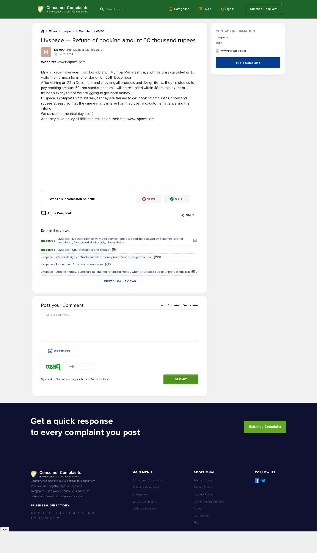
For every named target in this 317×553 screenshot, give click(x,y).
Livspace (222, 37)
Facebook (257, 480)
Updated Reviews (144, 508)
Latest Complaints (144, 501)
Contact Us (201, 515)
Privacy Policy (203, 487)
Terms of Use (99, 379)
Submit (181, 379)
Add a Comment (59, 213)
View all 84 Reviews (120, 281)
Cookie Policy (203, 494)
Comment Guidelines (183, 305)
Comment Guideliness (209, 501)
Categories (181, 9)
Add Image (62, 350)
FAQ (196, 522)
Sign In (230, 9)
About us (200, 508)
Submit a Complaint (264, 9)
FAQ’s (207, 9)
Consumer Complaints (147, 480)
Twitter (263, 480)
